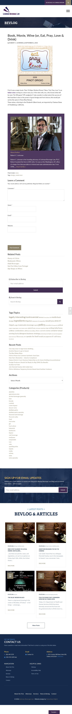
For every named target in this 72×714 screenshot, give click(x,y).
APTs (25, 336)
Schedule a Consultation (55, 2)
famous (41, 317)
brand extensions (12, 336)
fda (18, 336)
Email (10, 215)
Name (10, 205)
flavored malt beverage (16, 415)
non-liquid (48, 334)
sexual (60, 330)
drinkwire (38, 328)
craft (55, 336)
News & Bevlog (10, 677)
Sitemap (33, 667)
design (13, 175)
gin (10, 424)
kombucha (12, 430)
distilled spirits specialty (16, 412)
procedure (48, 325)
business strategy (33, 333)
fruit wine (12, 421)
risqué (11, 325)
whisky (11, 453)
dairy (34, 328)
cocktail (11, 403)
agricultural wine (14, 394)
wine (17, 173)
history (59, 336)
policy (41, 324)
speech (30, 328)
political (60, 325)
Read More (11, 565)
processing (43, 334)
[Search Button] (68, 2)
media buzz (19, 175)
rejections (43, 328)
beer (10, 399)
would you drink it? (53, 321)
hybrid (36, 325)
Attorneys (8, 670)
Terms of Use (34, 674)
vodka (11, 451)
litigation (28, 321)
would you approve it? (46, 336)
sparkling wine (13, 446)
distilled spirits (13, 410)
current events (45, 331)
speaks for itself (32, 336)
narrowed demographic (56, 334)
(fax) (15, 657)
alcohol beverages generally (17, 396)
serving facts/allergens (17, 333)
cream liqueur (13, 405)
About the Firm (10, 667)
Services (8, 674)
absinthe (11, 392)
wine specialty (13, 458)
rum (10, 442)
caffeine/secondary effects (32, 331)
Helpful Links (35, 664)
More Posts (36, 625)
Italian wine (11, 92)
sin (50, 317)
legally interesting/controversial (23, 317)
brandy (11, 401)
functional (11, 339)
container (54, 330)
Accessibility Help (36, 670)
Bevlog (15, 546)
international (46, 317)
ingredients (19, 320)
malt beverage (13, 435)
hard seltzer (12, 426)
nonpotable (12, 440)
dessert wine (13, 408)
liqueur (11, 433)
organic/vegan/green (13, 328)
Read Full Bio (20, 167)
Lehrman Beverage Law (11, 11)
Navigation (9, 664)
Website (10, 226)
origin (16, 325)
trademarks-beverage (26, 325)
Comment (11, 188)
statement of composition (38, 321)
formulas (21, 336)
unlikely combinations (16, 331)
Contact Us (30, 654)
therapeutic (54, 325)
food (10, 419)
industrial (12, 428)
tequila (11, 449)
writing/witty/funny (55, 328)
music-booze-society (23, 328)
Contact (8, 680)
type (47, 328)
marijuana (12, 437)
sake (10, 444)
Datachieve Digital (52, 699)
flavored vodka (13, 417)
